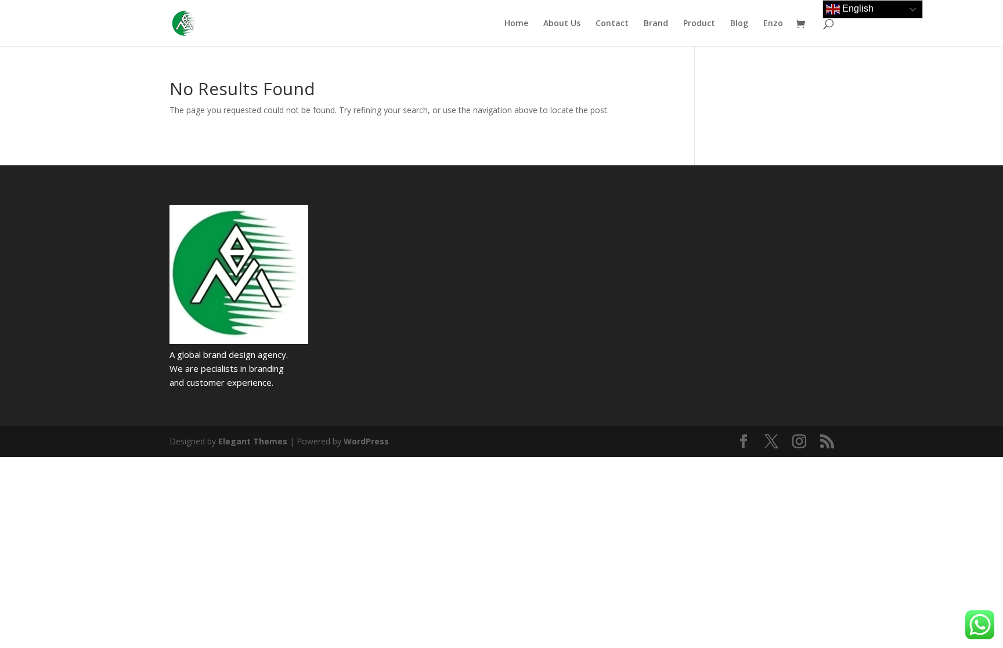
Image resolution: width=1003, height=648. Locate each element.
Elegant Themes (252, 441)
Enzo (773, 23)
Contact (612, 23)
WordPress (366, 441)
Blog (739, 23)
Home (516, 23)
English (857, 8)
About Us (561, 23)
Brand (656, 23)
